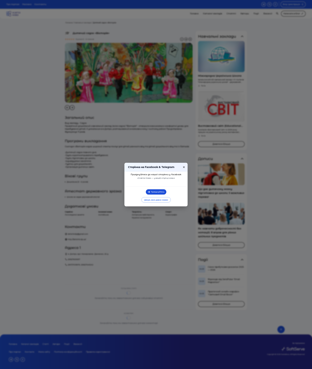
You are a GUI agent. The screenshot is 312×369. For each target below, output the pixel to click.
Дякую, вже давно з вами (156, 200)
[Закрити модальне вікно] (184, 167)
